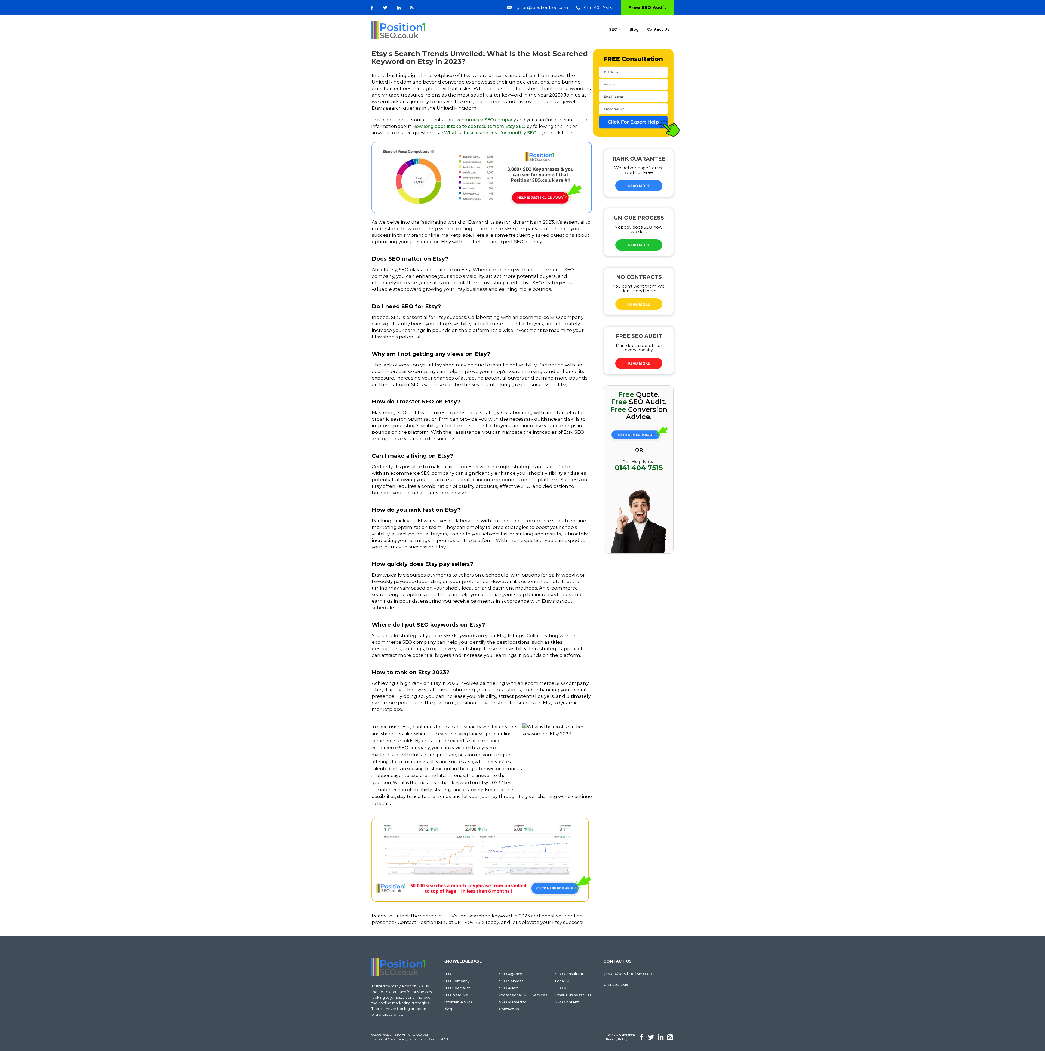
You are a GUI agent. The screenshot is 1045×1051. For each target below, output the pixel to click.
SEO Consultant (569, 974)
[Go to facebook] (372, 8)
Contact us (509, 1009)
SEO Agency (510, 974)
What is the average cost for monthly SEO (490, 132)
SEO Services (511, 981)
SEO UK (562, 988)
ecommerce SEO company (486, 119)
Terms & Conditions (620, 1035)
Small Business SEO (573, 995)
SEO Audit (508, 988)
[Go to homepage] (398, 30)
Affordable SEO (457, 1002)
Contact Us (658, 29)
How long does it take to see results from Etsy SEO (468, 126)
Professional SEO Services (523, 995)
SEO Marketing (513, 1002)
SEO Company (456, 981)
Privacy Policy (616, 1039)
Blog (634, 29)
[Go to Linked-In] (399, 8)
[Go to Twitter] (385, 7)
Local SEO (564, 981)
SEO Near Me (455, 995)
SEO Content (567, 1002)
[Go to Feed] (412, 7)
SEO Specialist (456, 988)
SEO (613, 29)
